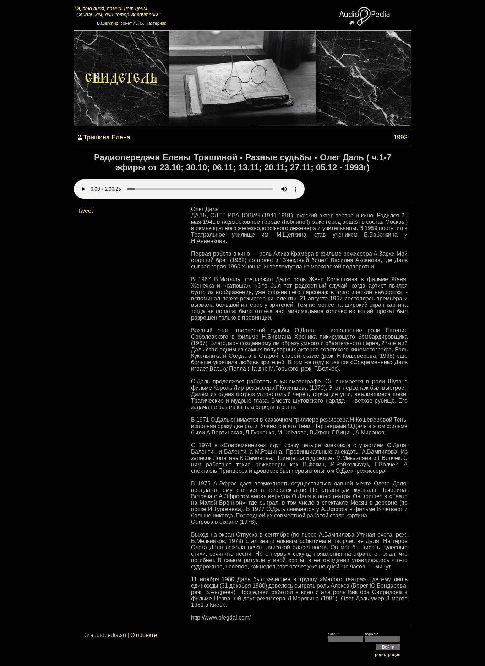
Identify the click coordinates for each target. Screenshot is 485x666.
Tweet (85, 211)
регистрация (387, 654)
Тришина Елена (106, 137)
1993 (400, 137)
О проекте (143, 635)
